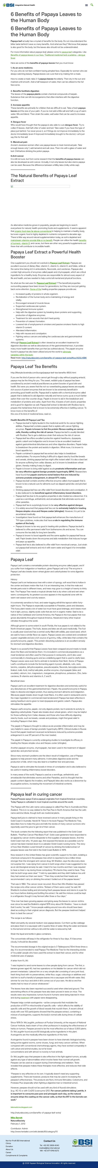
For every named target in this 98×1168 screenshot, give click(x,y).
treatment (25, 997)
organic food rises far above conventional (33, 231)
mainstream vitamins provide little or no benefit (31, 240)
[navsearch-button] (91, 5)
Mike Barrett (16, 1117)
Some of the (35, 289)
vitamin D (26, 243)
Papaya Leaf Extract (60, 263)
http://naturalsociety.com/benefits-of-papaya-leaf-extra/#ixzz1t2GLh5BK (54, 357)
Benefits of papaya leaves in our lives (27, 55)
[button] (86, 5)
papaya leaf (67, 52)
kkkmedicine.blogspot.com (21, 1107)
